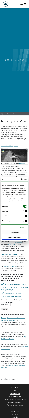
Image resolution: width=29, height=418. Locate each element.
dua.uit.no (22, 163)
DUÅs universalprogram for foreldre (11, 293)
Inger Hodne (18, 242)
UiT (17, 244)
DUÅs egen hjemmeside (10, 266)
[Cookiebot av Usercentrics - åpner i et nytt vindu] (20, 179)
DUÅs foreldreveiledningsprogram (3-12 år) (13, 284)
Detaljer (22, 227)
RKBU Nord (11, 244)
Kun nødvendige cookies (14, 237)
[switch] (25, 211)
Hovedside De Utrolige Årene (9, 146)
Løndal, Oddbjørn (15, 378)
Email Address (5, 304)
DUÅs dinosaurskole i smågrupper (11, 296)
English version (11, 114)
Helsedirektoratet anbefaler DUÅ (10, 254)
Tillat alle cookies (14, 232)
